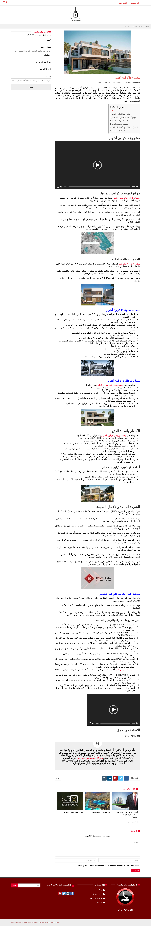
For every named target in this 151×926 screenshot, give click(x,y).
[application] (97, 165)
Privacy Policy (97, 894)
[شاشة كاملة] (58, 187)
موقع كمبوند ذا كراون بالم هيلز (124, 117)
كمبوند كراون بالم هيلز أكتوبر (126, 197)
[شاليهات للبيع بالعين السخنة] (97, 801)
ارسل (31, 87)
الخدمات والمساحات (120, 120)
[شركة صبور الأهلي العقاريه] (70, 801)
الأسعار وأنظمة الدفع (120, 124)
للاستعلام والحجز (118, 131)
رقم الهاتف (46, 55)
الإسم (48, 40)
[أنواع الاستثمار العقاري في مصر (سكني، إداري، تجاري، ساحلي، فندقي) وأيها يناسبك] (125, 801)
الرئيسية (134, 3)
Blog (100, 890)
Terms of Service (95, 898)
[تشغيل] (137, 187)
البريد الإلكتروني (45, 69)
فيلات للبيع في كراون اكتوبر (114, 435)
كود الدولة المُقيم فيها (43, 62)
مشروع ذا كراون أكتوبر (121, 114)
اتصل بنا (123, 3)
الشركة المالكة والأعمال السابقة (125, 127)
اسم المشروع (45, 47)
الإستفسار (47, 77)
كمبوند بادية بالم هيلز (126, 669)
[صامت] (61, 187)
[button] (97, 165)
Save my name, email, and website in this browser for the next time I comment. (107, 866)
